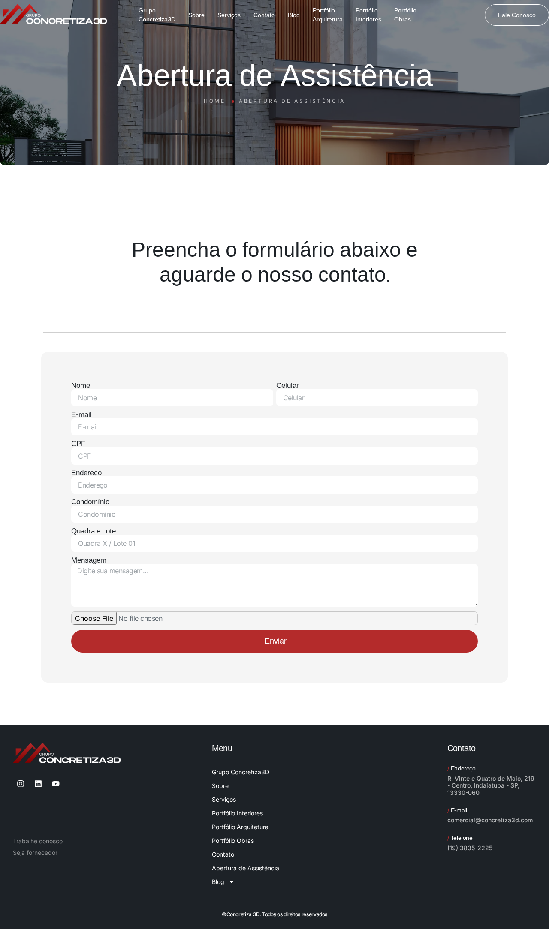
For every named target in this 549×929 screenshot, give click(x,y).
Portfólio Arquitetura (240, 826)
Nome (80, 385)
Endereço (86, 472)
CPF (78, 443)
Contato (223, 854)
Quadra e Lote (93, 531)
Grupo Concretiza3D (240, 772)
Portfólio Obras (233, 840)
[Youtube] (55, 783)
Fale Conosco (517, 15)
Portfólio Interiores (237, 813)
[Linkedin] (38, 783)
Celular (287, 385)
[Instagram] (20, 783)
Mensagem (88, 560)
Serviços (224, 799)
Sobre (220, 785)
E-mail (81, 414)
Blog (218, 881)
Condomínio (90, 502)
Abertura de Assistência (245, 868)
